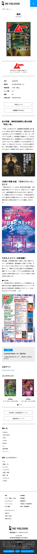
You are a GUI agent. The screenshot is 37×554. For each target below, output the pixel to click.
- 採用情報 (22, 498)
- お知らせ (6, 513)
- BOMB (4, 443)
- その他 (4, 481)
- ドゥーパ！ (5, 451)
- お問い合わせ (7, 518)
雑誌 (7, 9)
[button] (35, 391)
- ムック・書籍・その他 (10, 498)
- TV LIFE (4, 440)
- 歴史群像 (5, 449)
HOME (3, 9)
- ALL (3, 461)
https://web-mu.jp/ (8, 370)
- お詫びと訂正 (7, 516)
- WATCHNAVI (6, 435)
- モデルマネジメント (9, 510)
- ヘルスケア (5, 470)
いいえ (17, 551)
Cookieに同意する (9, 551)
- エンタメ (5, 467)
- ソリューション (8, 503)
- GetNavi (4, 432)
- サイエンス (5, 478)
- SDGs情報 (7, 506)
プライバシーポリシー (27, 551)
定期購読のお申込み (18, 110)
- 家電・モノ (5, 464)
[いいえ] (35, 547)
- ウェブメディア (8, 501)
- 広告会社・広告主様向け (26, 503)
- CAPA (4, 438)
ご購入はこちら (18, 104)
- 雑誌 (5, 495)
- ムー (3, 446)
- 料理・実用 (5, 472)
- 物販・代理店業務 (24, 506)
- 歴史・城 (5, 475)
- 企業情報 (22, 495)
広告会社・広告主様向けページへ (18, 413)
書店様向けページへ (18, 418)
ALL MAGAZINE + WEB (21, 2)
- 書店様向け (23, 501)
